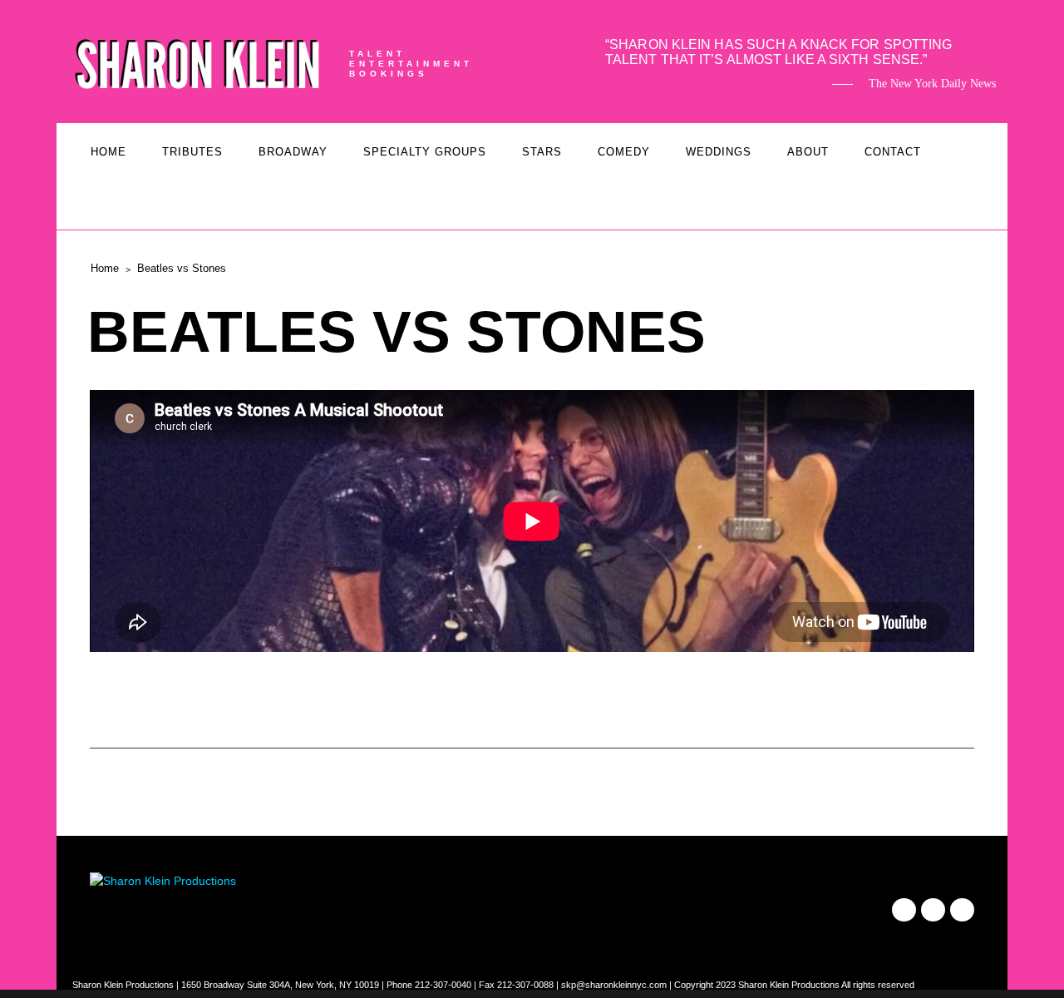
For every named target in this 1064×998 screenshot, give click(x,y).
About (808, 152)
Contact (892, 152)
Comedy (624, 152)
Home (108, 152)
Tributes (192, 152)
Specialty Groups (424, 152)
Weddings (718, 152)
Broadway (293, 152)
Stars (542, 152)
